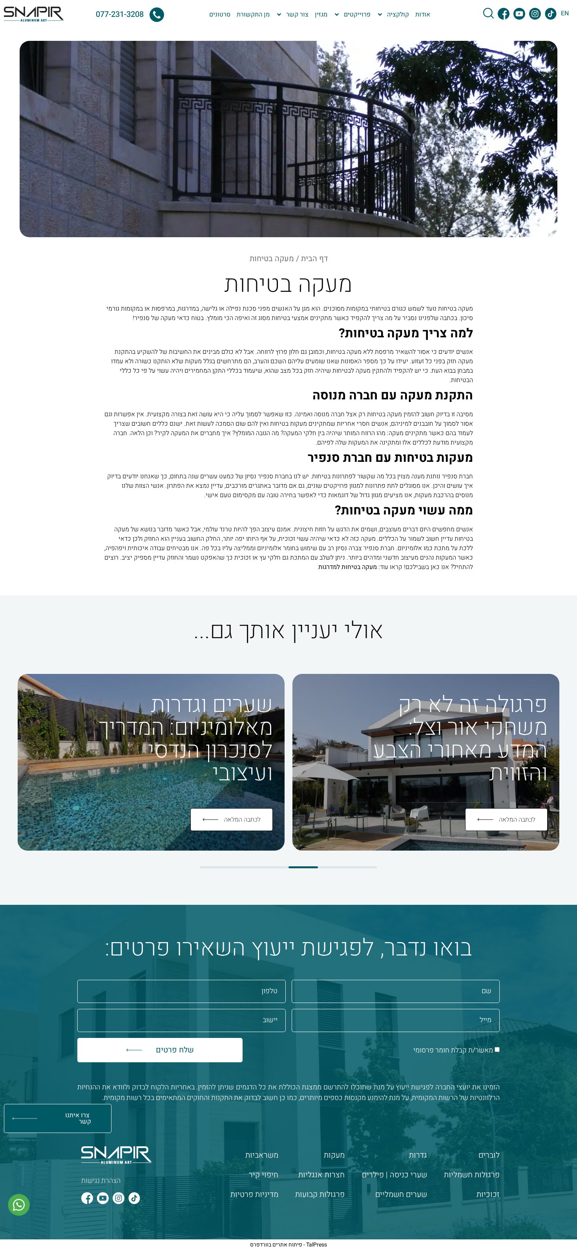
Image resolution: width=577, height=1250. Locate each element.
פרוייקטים (357, 14)
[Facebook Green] (503, 14)
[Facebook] (87, 1198)
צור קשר (297, 14)
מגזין (321, 14)
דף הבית (314, 258)
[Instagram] (118, 1198)
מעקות (193, 361)
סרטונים (219, 14)
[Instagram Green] (535, 14)
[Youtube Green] (519, 14)
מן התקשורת (253, 14)
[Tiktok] (134, 1198)
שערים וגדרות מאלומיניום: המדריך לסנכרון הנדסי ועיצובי (186, 739)
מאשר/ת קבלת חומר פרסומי (453, 1050)
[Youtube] (103, 1198)
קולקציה (398, 14)
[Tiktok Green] (551, 14)
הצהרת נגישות (101, 1180)
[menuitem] (565, 13)
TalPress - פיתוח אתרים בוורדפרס (288, 1245)
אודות (422, 14)
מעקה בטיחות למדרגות (347, 567)
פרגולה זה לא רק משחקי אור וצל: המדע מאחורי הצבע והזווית (460, 739)
